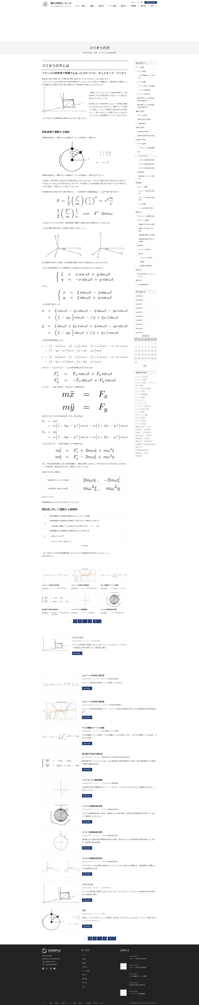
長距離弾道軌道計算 (142, 450)
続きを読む (77, 653)
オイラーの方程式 (144, 249)
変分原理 (140, 245)
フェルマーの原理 (146, 258)
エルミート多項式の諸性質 (80, 585)
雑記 (146, 453)
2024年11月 (139, 300)
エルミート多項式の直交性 (50, 585)
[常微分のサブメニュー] (87, 6)
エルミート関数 (142, 187)
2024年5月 (139, 320)
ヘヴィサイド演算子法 (143, 94)
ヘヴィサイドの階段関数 (79, 609)
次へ (97, 621)
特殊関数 (138, 183)
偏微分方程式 (140, 111)
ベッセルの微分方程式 (146, 208)
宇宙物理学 (140, 172)
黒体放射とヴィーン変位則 (147, 177)
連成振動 (139, 444)
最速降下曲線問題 (146, 266)
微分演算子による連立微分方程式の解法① (146, 99)
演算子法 (149, 435)
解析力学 (138, 212)
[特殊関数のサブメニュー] (138, 6)
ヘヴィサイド (140, 400)
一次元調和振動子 (143, 284)
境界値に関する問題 (143, 119)
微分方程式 (112, 53)
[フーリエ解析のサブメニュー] (118, 6)
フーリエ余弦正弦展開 (143, 388)
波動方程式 (142, 123)
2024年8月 (139, 308)
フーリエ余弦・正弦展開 (147, 86)
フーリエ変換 (141, 71)
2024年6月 (139, 316)
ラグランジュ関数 (143, 220)
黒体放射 (139, 456)
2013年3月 (139, 332)
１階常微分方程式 (143, 131)
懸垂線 (142, 262)
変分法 (141, 253)
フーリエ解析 (140, 67)
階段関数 (139, 453)
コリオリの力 (77, 637)
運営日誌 (138, 270)
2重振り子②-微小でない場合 (146, 230)
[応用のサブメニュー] (155, 6)
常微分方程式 (140, 127)
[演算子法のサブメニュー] (105, 6)
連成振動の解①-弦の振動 (147, 235)
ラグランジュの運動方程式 (146, 216)
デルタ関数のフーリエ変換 (109, 585)
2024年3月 (139, 328)
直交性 (147, 438)
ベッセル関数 (141, 204)
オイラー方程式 (141, 382)
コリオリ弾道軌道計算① (147, 160)
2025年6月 (139, 296)
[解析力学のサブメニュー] (128, 6)
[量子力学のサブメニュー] (148, 6)
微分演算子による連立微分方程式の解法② (146, 106)
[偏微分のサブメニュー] (96, 6)
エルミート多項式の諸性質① (89, 588)
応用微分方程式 (141, 139)
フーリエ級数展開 (144, 90)
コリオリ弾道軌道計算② (147, 164)
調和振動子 (148, 441)
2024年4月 (139, 324)
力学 (106, 53)
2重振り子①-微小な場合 (146, 224)
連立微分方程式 (150, 444)
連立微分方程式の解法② (50, 609)
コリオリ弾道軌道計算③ (109, 609)
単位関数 (139, 429)
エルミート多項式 (142, 377)
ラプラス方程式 (142, 115)
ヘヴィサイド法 (141, 403)
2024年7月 (139, 312)
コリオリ (101, 53)
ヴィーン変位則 (141, 424)
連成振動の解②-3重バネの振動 (146, 240)
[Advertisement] (99, 25)
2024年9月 (139, 304)
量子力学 (138, 280)
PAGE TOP (193, 973)
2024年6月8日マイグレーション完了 (146, 275)
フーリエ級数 (141, 82)
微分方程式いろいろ (61, 3)
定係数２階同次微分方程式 (146, 135)
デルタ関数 (139, 385)
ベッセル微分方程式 (142, 409)
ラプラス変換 (141, 144)
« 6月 (145, 366)
